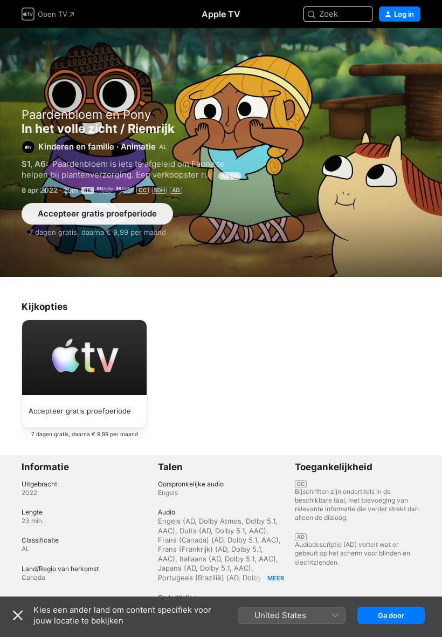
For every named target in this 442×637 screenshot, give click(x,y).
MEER (230, 176)
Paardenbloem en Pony (86, 114)
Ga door (391, 615)
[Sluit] (18, 615)
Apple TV (221, 14)
